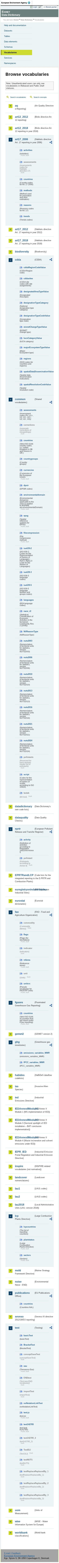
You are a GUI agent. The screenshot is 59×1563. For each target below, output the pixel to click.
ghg (17, 1042)
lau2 (17, 1196)
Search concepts (40, 97)
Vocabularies (10, 52)
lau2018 (19, 1204)
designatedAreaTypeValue (29, 291)
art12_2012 (21, 117)
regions (27, 358)
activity (27, 839)
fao (17, 912)
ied (17, 1097)
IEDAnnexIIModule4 (24, 1137)
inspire (19, 1166)
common (20, 399)
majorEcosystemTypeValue (29, 347)
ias (16, 1086)
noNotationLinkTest (29, 1403)
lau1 (17, 1188)
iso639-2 (28, 548)
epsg (26, 515)
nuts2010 (28, 674)
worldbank (21, 1532)
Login (35, 7)
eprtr (18, 828)
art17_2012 (21, 229)
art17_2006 (21, 139)
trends (27, 216)
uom (17, 1510)
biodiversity (22, 251)
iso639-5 (28, 585)
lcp (17, 1216)
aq (16, 105)
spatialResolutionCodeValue (29, 384)
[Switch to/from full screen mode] (40, 7)
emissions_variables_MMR (29, 1053)
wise (17, 1521)
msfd (18, 1270)
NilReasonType (29, 631)
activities (28, 150)
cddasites (28, 278)
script (26, 774)
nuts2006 (28, 657)
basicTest (28, 1335)
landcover (21, 1177)
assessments (29, 410)
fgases (19, 1002)
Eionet (16, 20)
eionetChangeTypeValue (29, 327)
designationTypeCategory (29, 303)
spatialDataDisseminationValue (29, 371)
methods (28, 190)
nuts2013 (28, 690)
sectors (27, 1255)
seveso (19, 1316)
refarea (27, 960)
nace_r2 (27, 611)
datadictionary (23, 806)
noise (18, 1281)
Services (8, 58)
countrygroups (29, 459)
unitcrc (27, 983)
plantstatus (29, 1240)
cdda (18, 259)
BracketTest (29, 1345)
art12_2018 (21, 128)
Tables (7, 36)
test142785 (29, 1424)
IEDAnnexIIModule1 (24, 1108)
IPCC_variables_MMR (29, 1062)
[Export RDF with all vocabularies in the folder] (51, 143)
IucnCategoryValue (29, 338)
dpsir (26, 485)
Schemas (8, 47)
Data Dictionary (27, 20)
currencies (29, 470)
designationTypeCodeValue (29, 316)
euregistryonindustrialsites (24, 889)
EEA (16, 2)
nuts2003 (28, 641)
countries (28, 179)
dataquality (21, 817)
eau (25, 1366)
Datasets (8, 31)
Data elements (10, 41)
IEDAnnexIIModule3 (24, 1120)
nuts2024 (28, 740)
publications (22, 1293)
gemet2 (19, 1034)
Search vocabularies (18, 97)
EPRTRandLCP (24, 875)
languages (29, 600)
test (17, 1327)
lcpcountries (29, 1227)
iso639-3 (28, 572)
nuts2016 (28, 707)
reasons (27, 205)
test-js (26, 1412)
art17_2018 (21, 240)
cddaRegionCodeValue (29, 267)
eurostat (20, 900)
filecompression (29, 533)
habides (20, 1075)
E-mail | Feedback (12, 1553)
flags (26, 934)
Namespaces (10, 63)
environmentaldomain (29, 495)
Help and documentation (15, 25)
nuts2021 (28, 724)
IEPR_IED (21, 1151)
